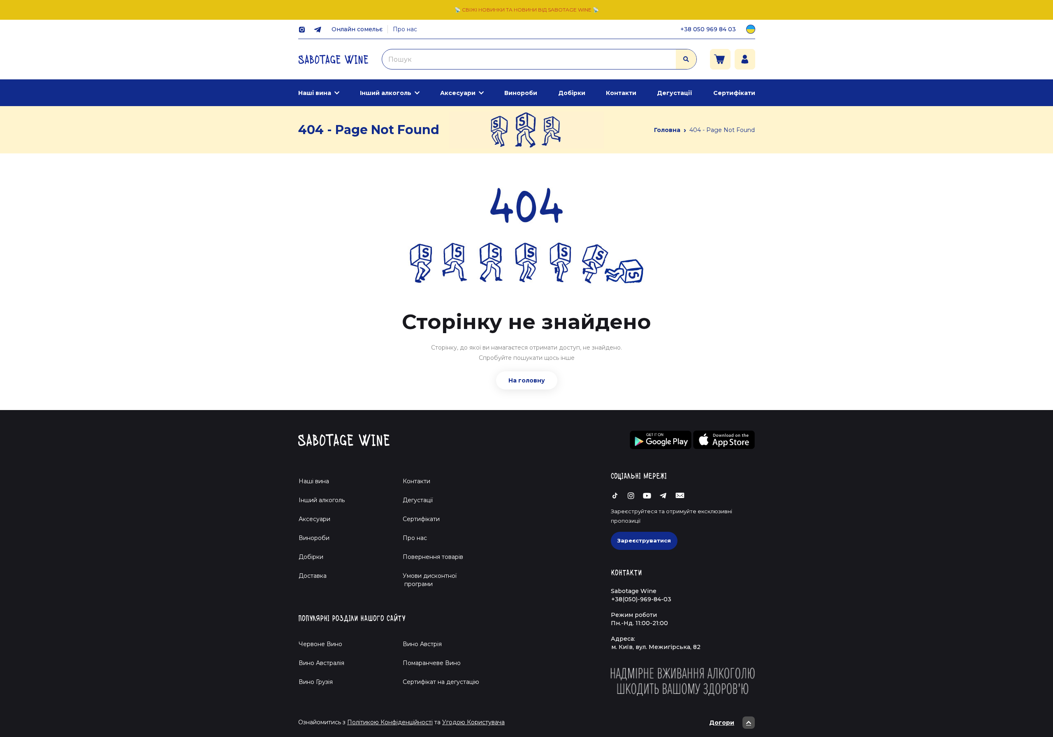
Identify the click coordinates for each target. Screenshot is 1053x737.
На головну (526, 380)
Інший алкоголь (385, 93)
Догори (721, 722)
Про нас (405, 29)
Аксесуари (457, 93)
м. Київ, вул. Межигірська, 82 (655, 647)
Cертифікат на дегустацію (441, 682)
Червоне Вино (320, 644)
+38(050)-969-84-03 (641, 599)
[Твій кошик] (720, 59)
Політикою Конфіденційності (390, 722)
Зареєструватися (644, 540)
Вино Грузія (316, 682)
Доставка (313, 575)
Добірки (571, 93)
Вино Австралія (321, 663)
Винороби (520, 93)
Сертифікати (734, 93)
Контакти (621, 93)
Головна (667, 130)
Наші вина (314, 93)
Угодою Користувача (473, 722)
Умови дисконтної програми (426, 580)
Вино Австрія (422, 644)
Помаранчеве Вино (432, 663)
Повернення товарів (433, 557)
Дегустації (674, 93)
